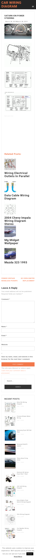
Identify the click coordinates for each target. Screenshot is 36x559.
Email (4, 335)
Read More (18, 556)
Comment (5, 299)
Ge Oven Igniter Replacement (28, 279)
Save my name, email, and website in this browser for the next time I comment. (17, 358)
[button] (33, 6)
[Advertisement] (18, 135)
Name (4, 326)
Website (4, 344)
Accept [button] (30, 554)
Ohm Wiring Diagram (23, 514)
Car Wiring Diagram (11, 4)
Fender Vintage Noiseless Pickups (9, 279)
